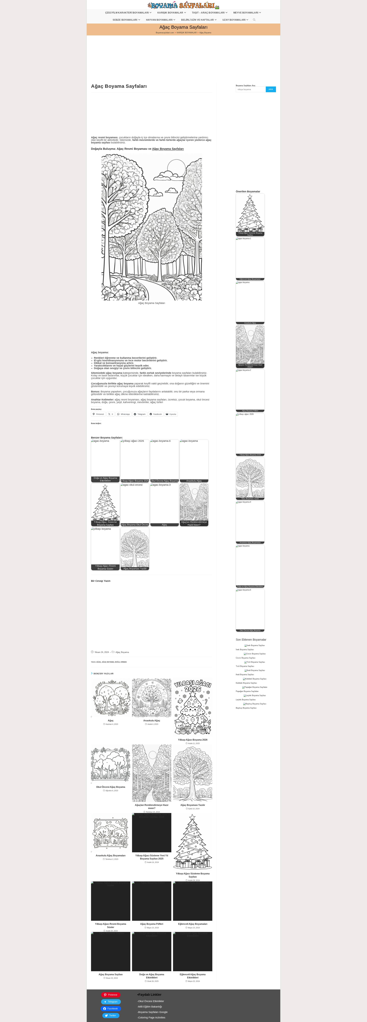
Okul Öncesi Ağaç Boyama (110, 787)
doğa (117, 662)
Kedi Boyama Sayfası (245, 674)
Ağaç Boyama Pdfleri (151, 924)
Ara (271, 89)
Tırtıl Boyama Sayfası (245, 666)
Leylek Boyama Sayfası (246, 700)
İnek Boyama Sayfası (245, 649)
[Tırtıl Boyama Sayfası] (254, 662)
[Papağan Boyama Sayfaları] (254, 687)
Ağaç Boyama (205, 33)
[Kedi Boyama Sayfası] (255, 670)
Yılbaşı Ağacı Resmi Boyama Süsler (110, 925)
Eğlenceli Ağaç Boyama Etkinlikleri (193, 976)
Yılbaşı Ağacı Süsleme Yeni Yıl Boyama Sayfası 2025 (151, 857)
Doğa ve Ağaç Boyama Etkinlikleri (151, 976)
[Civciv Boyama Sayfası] (255, 654)
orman (124, 662)
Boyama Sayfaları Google (153, 1012)
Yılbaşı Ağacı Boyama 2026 (192, 740)
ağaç (98, 662)
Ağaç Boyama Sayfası (111, 974)
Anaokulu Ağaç (151, 720)
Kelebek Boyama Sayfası (246, 683)
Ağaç (111, 720)
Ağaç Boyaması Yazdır (192, 805)
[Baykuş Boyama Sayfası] (254, 704)
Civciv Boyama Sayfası (245, 658)
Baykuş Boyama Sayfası (246, 708)
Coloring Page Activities (151, 1017)
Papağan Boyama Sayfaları (247, 691)
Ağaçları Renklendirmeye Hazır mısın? (151, 806)
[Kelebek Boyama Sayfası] (255, 679)
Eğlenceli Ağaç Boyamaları (192, 924)
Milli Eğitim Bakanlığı (150, 1006)
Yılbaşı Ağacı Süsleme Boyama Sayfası (193, 875)
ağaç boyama (108, 662)
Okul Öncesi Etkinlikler (151, 1001)
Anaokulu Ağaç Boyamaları (110, 855)
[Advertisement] (173, 55)
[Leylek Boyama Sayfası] (255, 696)
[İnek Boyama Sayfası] (255, 645)
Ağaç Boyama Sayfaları (168, 148)
